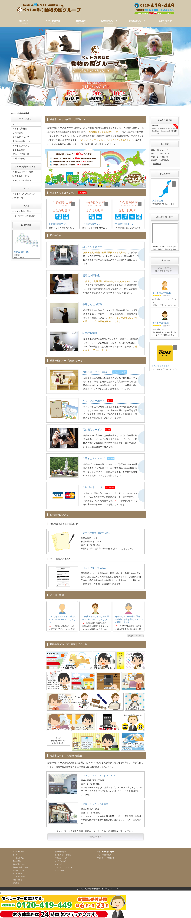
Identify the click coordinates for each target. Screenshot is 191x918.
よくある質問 (18, 150)
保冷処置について (137, 22)
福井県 (20, 113)
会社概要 (157, 163)
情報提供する (95, 837)
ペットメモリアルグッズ (23, 194)
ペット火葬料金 (53, 22)
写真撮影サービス (20, 176)
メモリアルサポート (21, 180)
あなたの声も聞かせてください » (165, 269)
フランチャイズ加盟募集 (23, 216)
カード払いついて (20, 146)
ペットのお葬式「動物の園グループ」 (93, 889)
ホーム (14, 113)
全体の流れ (81, 22)
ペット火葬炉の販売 (21, 211)
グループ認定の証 (20, 154)
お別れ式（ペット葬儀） (23, 172)
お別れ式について (109, 22)
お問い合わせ (165, 22)
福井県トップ (25, 22)
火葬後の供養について (22, 141)
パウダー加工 (18, 198)
